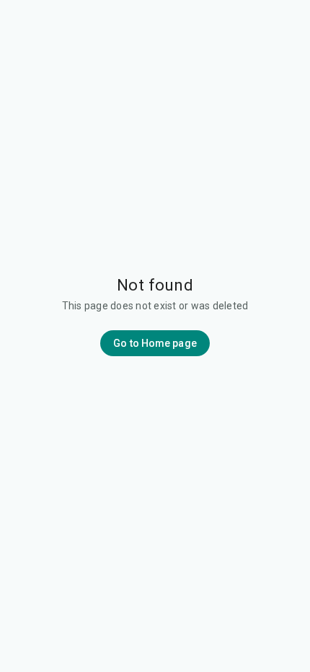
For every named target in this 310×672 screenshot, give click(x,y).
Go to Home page (155, 343)
